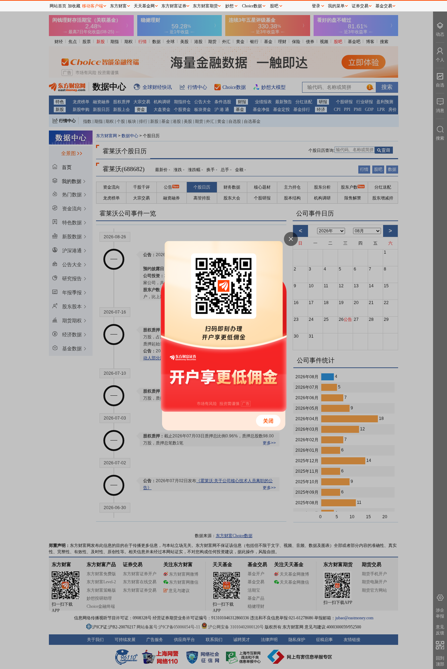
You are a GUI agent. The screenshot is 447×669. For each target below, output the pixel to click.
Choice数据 (252, 5)
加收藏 (74, 5)
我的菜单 (336, 5)
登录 (316, 5)
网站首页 (58, 5)
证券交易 (360, 5)
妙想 (229, 5)
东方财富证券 (173, 5)
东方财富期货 (205, 5)
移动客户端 (92, 5)
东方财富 (118, 5)
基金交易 (383, 5)
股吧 (274, 5)
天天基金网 (144, 5)
